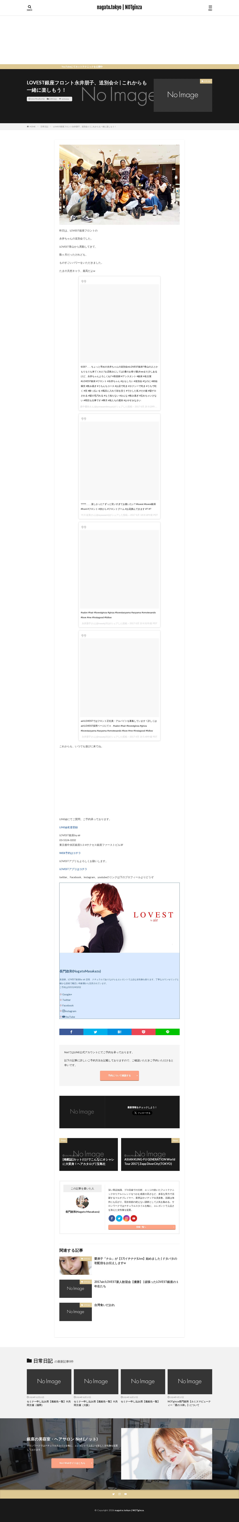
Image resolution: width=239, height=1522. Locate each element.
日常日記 (53, 99)
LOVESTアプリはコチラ (73, 868)
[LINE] (168, 1032)
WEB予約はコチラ (70, 852)
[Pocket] (144, 1032)
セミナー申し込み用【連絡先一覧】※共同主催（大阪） (96, 1403)
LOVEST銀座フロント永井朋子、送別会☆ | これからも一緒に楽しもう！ (84, 126)
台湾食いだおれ (104, 1305)
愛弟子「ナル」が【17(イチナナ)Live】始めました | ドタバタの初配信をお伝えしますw (135, 1261)
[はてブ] (119, 1032)
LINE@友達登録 (68, 827)
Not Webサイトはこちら (72, 1463)
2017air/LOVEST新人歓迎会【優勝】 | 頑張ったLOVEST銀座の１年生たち (136, 1284)
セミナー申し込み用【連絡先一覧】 (140, 1401)
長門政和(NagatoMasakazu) (80, 971)
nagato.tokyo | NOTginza (119, 7)
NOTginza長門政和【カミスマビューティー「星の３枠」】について (189, 1403)
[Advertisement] (119, 40)
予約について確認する (119, 1075)
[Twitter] (95, 1032)
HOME (33, 126)
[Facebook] (71, 1032)
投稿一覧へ (141, 1227)
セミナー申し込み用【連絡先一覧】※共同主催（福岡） (49, 1403)
